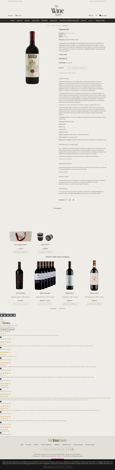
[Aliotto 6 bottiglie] (45, 275)
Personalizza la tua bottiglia (68, 144)
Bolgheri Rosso (69, 293)
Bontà (83, 20)
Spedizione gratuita (65, 163)
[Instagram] (72, 449)
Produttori (100, 20)
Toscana (66, 36)
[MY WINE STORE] (57, 10)
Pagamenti (57, 444)
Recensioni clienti (15, 1)
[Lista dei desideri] (96, 15)
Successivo (62, 308)
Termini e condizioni (46, 444)
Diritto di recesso (78, 444)
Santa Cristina (94, 293)
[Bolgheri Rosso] (69, 275)
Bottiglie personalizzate (69, 20)
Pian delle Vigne (20, 293)
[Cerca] (89, 15)
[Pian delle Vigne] (20, 275)
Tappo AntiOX (45, 244)
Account (19, 15)
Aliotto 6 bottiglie (45, 293)
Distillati (53, 20)
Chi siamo (28, 444)
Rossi (12, 20)
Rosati (27, 20)
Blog (22, 444)
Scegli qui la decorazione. (65, 159)
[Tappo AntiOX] (45, 227)
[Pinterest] (73, 200)
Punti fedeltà (63, 188)
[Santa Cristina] (94, 275)
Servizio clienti (64, 176)
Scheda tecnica (64, 78)
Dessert (45, 20)
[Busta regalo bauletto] (20, 227)
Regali (90, 20)
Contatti (36, 444)
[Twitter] (70, 200)
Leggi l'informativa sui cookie (53, 467)
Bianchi (19, 20)
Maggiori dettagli (63, 172)
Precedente (53, 308)
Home (48, 25)
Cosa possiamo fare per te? (98, 1)
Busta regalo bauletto (20, 244)
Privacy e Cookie (90, 444)
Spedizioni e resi (66, 444)
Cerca (91, 15)
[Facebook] (66, 200)
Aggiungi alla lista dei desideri (68, 73)
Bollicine (35, 20)
